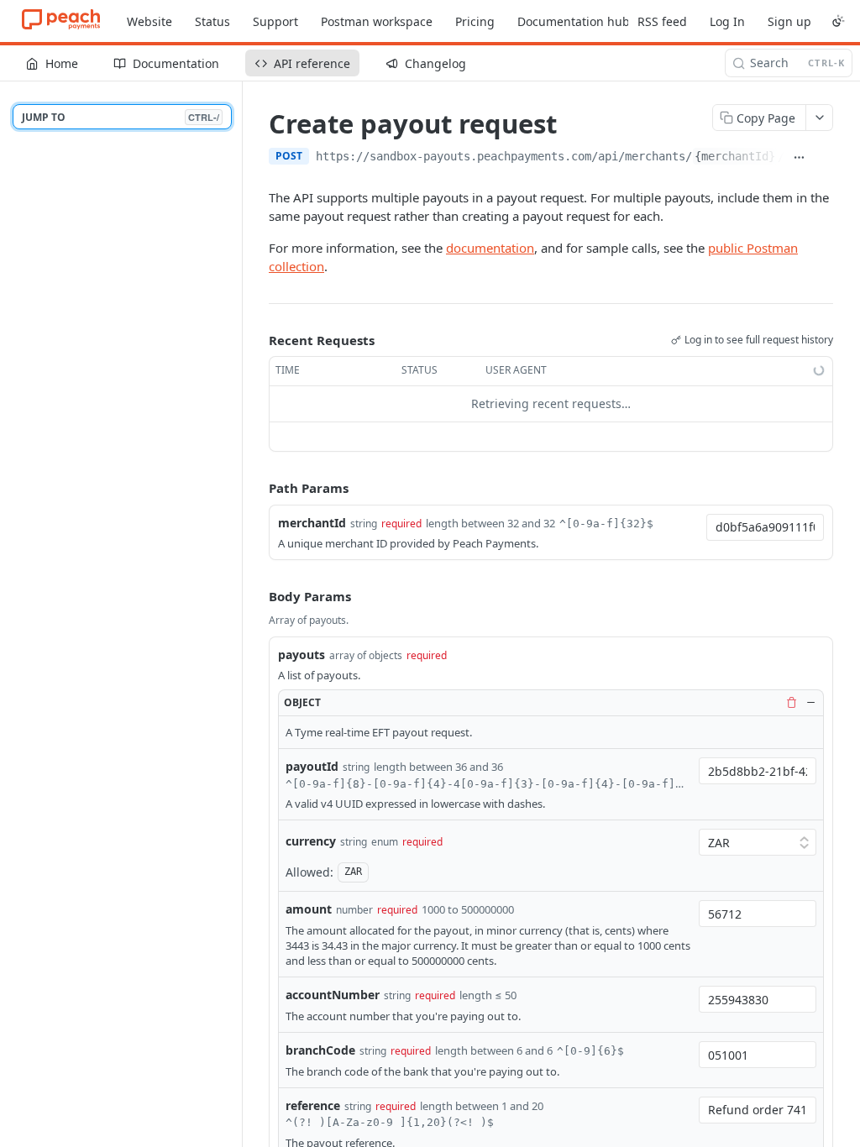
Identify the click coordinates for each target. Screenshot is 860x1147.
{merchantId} (735, 156)
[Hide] (810, 702)
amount (309, 909)
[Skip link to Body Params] (257, 597)
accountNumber (333, 995)
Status (212, 21)
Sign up (789, 21)
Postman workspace (377, 21)
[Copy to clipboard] (824, 158)
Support (275, 21)
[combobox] (765, 527)
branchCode (320, 1050)
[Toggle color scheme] (838, 21)
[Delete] (791, 702)
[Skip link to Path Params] (257, 488)
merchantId (312, 523)
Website (149, 21)
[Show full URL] (799, 158)
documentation (490, 247)
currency (311, 841)
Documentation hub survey (593, 21)
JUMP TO (120, 117)
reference (313, 1105)
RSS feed (662, 21)
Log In (727, 21)
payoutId (312, 766)
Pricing (475, 21)
